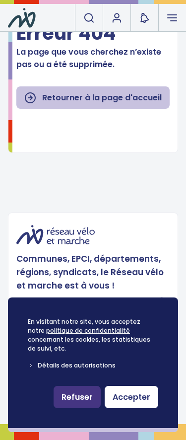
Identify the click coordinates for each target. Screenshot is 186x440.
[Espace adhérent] (116, 18)
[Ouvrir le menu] (172, 18)
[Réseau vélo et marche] (22, 18)
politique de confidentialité (88, 330)
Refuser (77, 397)
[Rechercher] (89, 18)
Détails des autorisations (77, 365)
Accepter (131, 397)
